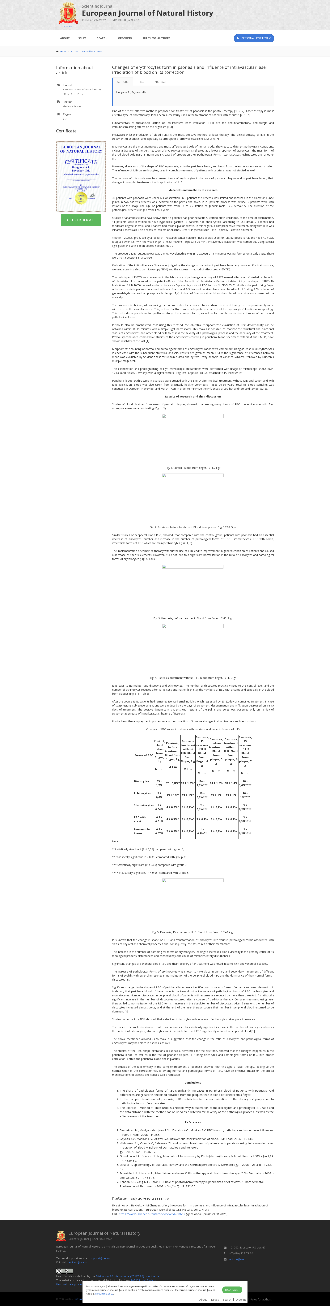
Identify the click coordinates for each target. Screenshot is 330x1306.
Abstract (161, 82)
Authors (122, 82)
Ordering (125, 38)
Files (141, 82)
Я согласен (232, 1289)
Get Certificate (81, 219)
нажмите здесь (104, 1293)
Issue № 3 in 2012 (92, 51)
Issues (82, 38)
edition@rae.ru (78, 1262)
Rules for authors (156, 38)
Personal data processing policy (75, 1284)
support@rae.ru (100, 1258)
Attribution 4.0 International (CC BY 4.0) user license (127, 1276)
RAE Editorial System (143, 1280)
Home (63, 51)
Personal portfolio (256, 38)
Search (102, 38)
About (65, 38)
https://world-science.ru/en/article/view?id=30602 (152, 1214)
